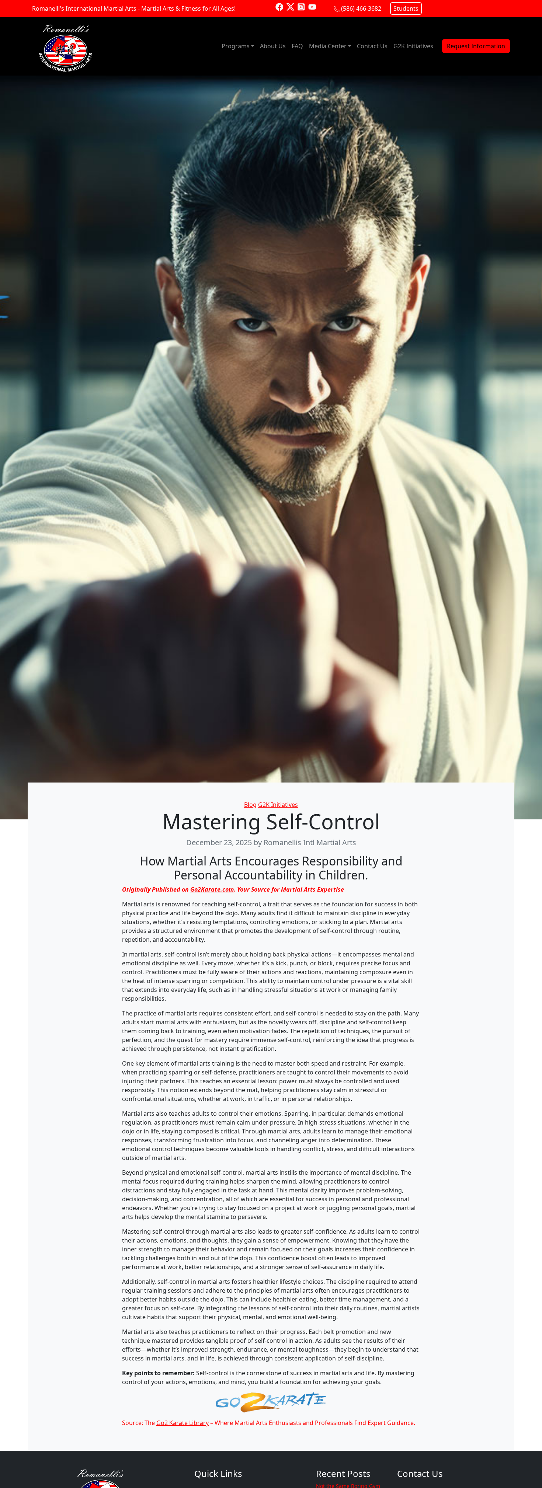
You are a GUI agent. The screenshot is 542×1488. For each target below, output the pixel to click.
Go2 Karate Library (182, 1423)
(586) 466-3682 (361, 8)
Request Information (476, 46)
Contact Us (372, 46)
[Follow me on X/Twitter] (290, 6)
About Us (273, 46)
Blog (250, 805)
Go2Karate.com (212, 889)
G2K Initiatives (413, 46)
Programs (236, 46)
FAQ (297, 46)
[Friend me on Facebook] (279, 6)
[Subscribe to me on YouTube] (312, 6)
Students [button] (405, 8)
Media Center (328, 46)
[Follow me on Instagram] (301, 6)
